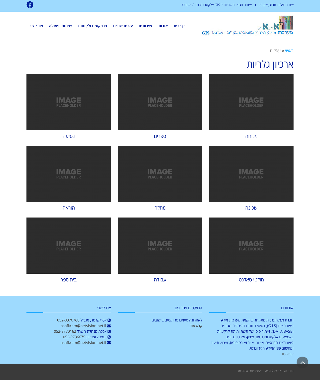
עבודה (160, 279)
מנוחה (251, 136)
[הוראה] (68, 174)
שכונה (251, 207)
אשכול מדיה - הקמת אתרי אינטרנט (258, 371)
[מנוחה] (251, 102)
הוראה (69, 207)
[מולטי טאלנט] (251, 246)
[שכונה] (251, 174)
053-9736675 (74, 336)
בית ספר (69, 279)
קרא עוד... (286, 353)
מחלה (160, 207)
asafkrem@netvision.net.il (83, 325)
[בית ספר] (68, 246)
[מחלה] (160, 174)
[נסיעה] (68, 102)
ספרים (160, 136)
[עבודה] (160, 246)
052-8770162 (65, 331)
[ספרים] (160, 102)
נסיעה (69, 136)
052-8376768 (68, 320)
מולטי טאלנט (251, 279)
